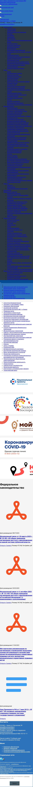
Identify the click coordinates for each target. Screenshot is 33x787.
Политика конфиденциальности (14, 750)
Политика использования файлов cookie (17, 752)
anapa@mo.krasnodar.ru (7, 24)
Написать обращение (10, 748)
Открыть (3, 545)
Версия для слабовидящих (8, 4)
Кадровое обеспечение (7, 2)
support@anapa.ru (15, 764)
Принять (14, 783)
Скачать (8, 545)
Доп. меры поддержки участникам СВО (13, 1)
